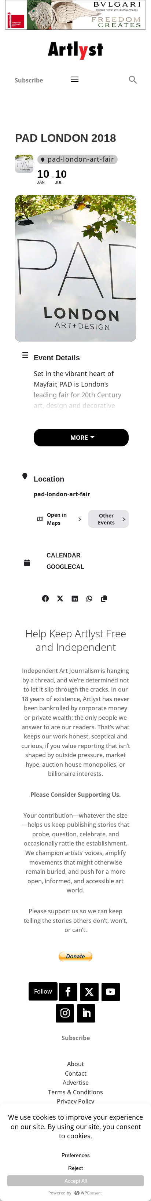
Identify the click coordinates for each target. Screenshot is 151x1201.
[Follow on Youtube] (111, 992)
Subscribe (29, 80)
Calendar (64, 555)
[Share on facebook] (45, 597)
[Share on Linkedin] (74, 597)
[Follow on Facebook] (68, 992)
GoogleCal (65, 567)
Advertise (76, 1083)
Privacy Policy (75, 1101)
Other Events (106, 519)
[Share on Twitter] (60, 597)
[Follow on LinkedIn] (86, 1013)
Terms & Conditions (75, 1092)
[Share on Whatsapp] (89, 597)
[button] (132, 79)
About (75, 1064)
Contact (75, 1073)
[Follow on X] (89, 992)
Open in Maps (57, 518)
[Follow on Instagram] (65, 1013)
